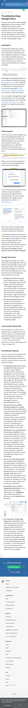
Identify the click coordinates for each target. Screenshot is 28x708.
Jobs (7, 685)
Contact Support (14, 567)
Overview (8, 616)
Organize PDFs (10, 626)
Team (7, 682)
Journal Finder (9, 661)
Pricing (7, 584)
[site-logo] (3, 581)
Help (2, 12)
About (7, 679)
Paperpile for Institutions (12, 587)
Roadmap (8, 651)
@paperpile (15, 394)
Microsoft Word (10, 605)
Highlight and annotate (12, 630)
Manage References (11, 620)
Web (7, 598)
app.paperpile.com (9, 82)
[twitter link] (13, 694)
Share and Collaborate (12, 633)
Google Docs (9, 12)
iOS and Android (10, 602)
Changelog (8, 590)
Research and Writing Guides (13, 657)
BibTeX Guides (9, 664)
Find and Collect (10, 623)
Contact (8, 675)
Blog (7, 654)
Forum (7, 644)
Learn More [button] (7, 705)
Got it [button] (20, 705)
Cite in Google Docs (11, 636)
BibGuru (8, 667)
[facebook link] (15, 694)
